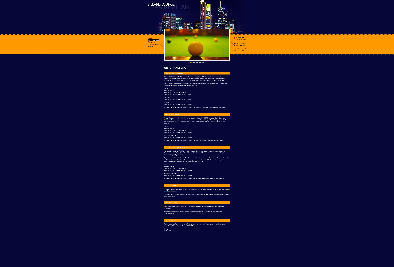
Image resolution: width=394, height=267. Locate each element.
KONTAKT (151, 46)
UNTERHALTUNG (153, 40)
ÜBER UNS (151, 42)
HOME (150, 38)
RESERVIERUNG (153, 44)
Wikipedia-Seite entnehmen (217, 107)
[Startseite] (168, 6)
